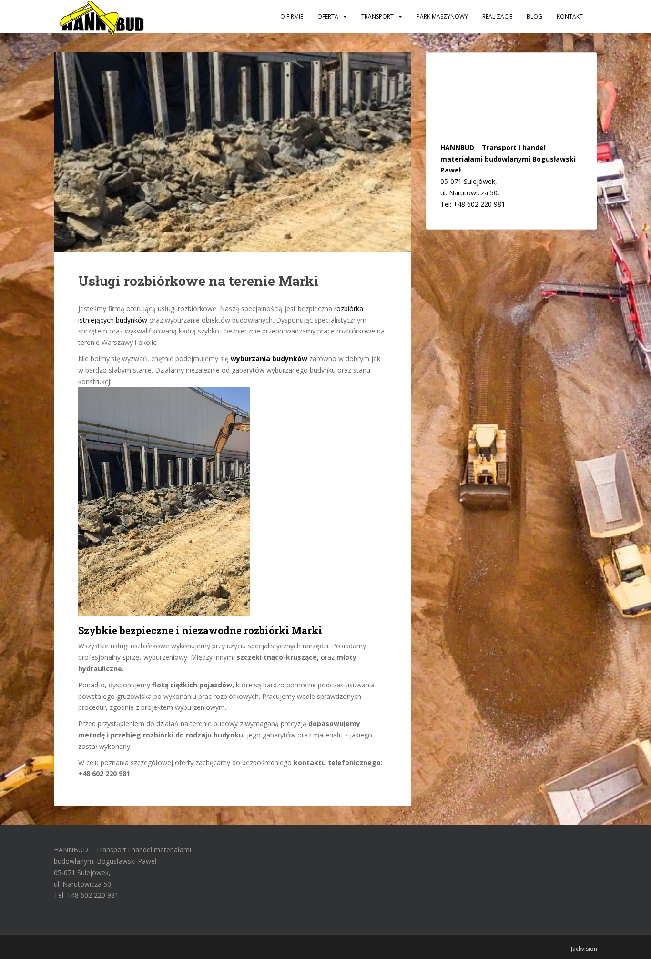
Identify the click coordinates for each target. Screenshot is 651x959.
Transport (377, 16)
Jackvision (584, 949)
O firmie (291, 16)
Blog (534, 16)
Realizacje (497, 16)
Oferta (327, 16)
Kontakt (570, 16)
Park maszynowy (442, 16)
